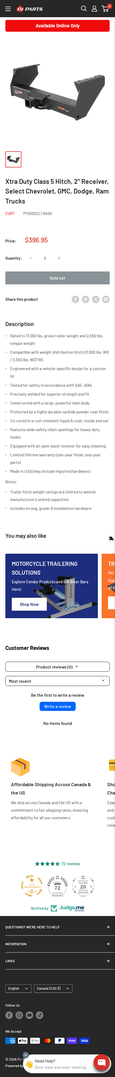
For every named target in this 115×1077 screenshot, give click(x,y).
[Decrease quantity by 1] (30, 258)
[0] (105, 8)
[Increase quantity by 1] (59, 258)
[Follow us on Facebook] (9, 1015)
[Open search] (84, 9)
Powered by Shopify (20, 1066)
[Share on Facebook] (75, 299)
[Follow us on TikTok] (39, 1015)
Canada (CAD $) (48, 988)
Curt (10, 213)
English (13, 988)
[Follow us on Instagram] (19, 1015)
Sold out (57, 277)
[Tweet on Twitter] (95, 299)
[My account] (94, 9)
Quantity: (13, 258)
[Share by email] (106, 299)
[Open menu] (8, 9)
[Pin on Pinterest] (85, 299)
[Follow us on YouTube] (29, 1015)
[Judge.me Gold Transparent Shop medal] (32, 886)
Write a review (57, 706)
